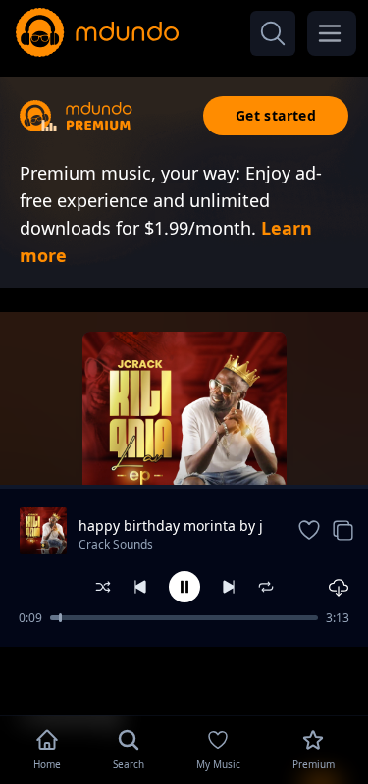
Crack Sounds (116, 544)
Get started (276, 115)
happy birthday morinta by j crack (171, 526)
